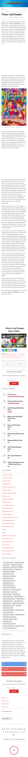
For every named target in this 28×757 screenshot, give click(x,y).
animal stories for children (17, 567)
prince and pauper (11, 353)
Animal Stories (6, 484)
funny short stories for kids (9, 598)
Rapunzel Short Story (14, 440)
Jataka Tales (5, 545)
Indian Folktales (7, 514)
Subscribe (5, 669)
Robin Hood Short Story (15, 434)
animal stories (6, 567)
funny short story (20, 598)
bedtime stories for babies (9, 571)
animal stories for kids (8, 569)
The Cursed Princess (14, 456)
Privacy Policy (5, 701)
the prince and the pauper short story (9, 355)
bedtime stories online (8, 578)
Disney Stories (6, 502)
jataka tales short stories (8, 610)
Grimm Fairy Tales (7, 508)
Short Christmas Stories (9, 535)
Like (4, 664)
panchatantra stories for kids (9, 617)
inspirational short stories (8, 605)
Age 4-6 (22, 17)
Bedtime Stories (6, 490)
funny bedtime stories (8, 596)
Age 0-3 (9, 399)
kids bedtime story (20, 610)
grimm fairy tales (7, 603)
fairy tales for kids (7, 594)
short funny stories (7, 621)
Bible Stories (5, 496)
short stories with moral (8, 626)
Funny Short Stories (8, 505)
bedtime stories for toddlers (9, 576)
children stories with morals (9, 587)
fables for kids (6, 592)
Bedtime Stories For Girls (9, 493)
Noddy (4, 532)
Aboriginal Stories (7, 475)
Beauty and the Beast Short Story (14, 417)
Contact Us (5, 707)
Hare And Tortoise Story (14, 426)
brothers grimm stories (8, 583)
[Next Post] (20, 364)
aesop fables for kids (19, 562)
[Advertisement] (14, 60)
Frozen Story (11, 394)
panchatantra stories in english (10, 619)
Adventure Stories (12, 431)
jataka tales (18, 605)
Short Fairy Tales (7, 538)
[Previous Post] (8, 364)
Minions (4, 529)
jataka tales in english (8, 607)
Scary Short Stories (7, 526)
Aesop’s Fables (6, 481)
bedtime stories (18, 569)
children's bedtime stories (8, 585)
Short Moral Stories (8, 542)
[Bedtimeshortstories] (14, 3)
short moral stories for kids (9, 623)
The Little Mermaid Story (14, 448)
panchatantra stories (19, 614)
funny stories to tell (18, 601)
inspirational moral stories (18, 603)
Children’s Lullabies (7, 499)
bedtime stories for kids (8, 574)
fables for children (16, 589)
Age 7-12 (9, 392)
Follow (5, 674)
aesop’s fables (6, 565)
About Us (4, 698)
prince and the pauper (20, 353)
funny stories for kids (8, 601)
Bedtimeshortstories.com (14, 732)
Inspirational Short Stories (10, 517)
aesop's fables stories (8, 562)
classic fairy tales (7, 589)
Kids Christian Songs (8, 551)
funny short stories (18, 596)
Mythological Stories (8, 520)
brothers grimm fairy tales (9, 580)
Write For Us (5, 704)
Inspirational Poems (8, 548)
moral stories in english (8, 614)
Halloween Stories (7, 511)
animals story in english (16, 565)
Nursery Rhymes (7, 554)
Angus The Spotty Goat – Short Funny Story (15, 463)
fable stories (14, 592)
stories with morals (19, 626)
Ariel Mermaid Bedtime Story (15, 409)
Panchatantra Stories (8, 523)
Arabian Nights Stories (8, 487)
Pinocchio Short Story (15, 401)
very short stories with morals (9, 628)
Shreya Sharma (14, 17)
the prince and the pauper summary (14, 357)
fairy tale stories (16, 594)
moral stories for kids (8, 612)
